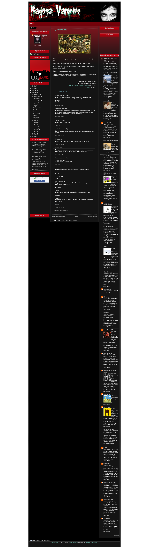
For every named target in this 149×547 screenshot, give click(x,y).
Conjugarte (36, 117)
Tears (105, 298)
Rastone (106, 312)
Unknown (58, 120)
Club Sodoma (107, 272)
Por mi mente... (108, 353)
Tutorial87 (87, 542)
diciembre (37, 94)
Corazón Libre (107, 123)
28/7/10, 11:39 (59, 144)
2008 (33, 136)
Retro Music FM (108, 330)
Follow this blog (39, 180)
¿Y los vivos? (37, 107)
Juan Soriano (92, 83)
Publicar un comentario (61, 210)
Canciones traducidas (40, 35)
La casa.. (106, 520)
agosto (36, 103)
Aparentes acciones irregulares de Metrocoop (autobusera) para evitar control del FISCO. (39, 157)
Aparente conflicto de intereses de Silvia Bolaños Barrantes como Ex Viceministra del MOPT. (40, 150)
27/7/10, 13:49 (59, 136)
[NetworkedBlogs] (39, 178)
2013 (33, 86)
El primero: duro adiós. (109, 484)
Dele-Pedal (106, 407)
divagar (93, 87)
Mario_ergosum (60, 95)
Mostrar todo (116, 535)
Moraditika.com (108, 499)
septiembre (37, 101)
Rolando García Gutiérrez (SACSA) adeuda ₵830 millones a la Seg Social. (39, 144)
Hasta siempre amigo (113, 104)
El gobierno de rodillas (114, 207)
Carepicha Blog (108, 226)
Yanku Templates (73, 542)
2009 (33, 134)
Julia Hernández (60, 129)
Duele (105, 62)
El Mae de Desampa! (109, 482)
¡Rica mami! (36, 113)
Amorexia (106, 101)
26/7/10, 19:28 (59, 117)
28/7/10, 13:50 (59, 155)
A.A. (34, 111)
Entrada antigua (92, 216)
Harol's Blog (107, 156)
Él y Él (35, 109)
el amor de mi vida (114, 409)
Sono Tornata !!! (107, 291)
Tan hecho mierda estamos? (108, 467)
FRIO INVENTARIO (108, 124)
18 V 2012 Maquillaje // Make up (114, 397)
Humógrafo (106, 394)
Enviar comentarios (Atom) (69, 220)
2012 (33, 88)
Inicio (76, 216)
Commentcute (94, 542)
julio (35, 105)
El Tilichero (107, 289)
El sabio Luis (59, 108)
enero (35, 131)
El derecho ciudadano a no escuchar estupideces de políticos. (110, 229)
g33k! (105, 247)
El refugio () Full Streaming (110, 273)
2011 (33, 90)
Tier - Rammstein (45, 37)
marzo (36, 127)
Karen (57, 148)
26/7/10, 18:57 (59, 105)
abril (35, 125)
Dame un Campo (108, 429)
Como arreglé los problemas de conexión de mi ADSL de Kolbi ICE (114, 252)
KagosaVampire (60, 158)
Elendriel (106, 297)
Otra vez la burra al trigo (114, 374)
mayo (35, 122)
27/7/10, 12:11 (59, 125)
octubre (36, 98)
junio (35, 120)
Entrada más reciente (58, 216)
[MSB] (105, 448)
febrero (36, 129)
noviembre (37, 96)
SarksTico (106, 518)
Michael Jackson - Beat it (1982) (114, 334)
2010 (33, 92)
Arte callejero (107, 449)
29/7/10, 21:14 (59, 207)
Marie (57, 139)
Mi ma (35, 115)
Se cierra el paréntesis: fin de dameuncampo (110, 431)
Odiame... (106, 314)
